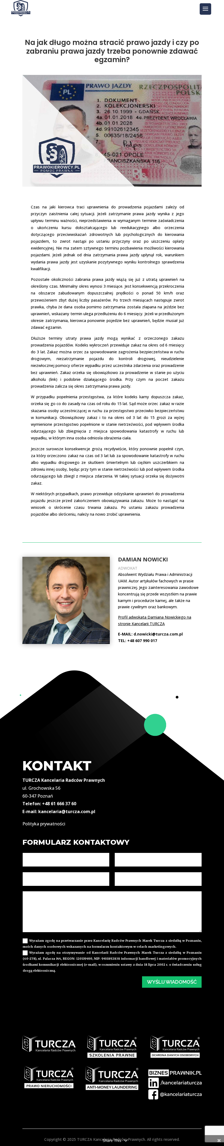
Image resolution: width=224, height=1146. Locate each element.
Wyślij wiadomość (172, 982)
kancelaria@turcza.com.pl (66, 811)
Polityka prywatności (43, 824)
